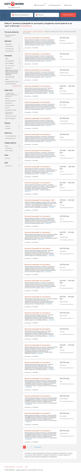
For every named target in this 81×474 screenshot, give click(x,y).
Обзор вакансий (55, 5)
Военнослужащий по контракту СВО (40, 200)
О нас (26, 466)
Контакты (69, 5)
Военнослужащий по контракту (37, 38)
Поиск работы (27, 31)
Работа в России (38, 31)
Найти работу (40, 5)
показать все (17, 85)
